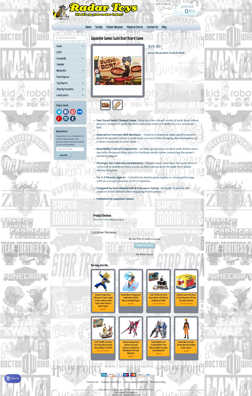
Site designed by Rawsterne (126, 392)
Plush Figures (63, 76)
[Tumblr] (73, 119)
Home (88, 27)
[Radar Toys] (95, 19)
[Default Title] (118, 71)
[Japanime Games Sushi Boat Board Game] (105, 105)
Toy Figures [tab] (62, 83)
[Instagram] (66, 118)
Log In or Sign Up (163, 4)
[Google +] (59, 118)
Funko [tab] (59, 46)
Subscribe (63, 155)
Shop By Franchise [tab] (65, 89)
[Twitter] (59, 112)
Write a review (117, 220)
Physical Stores (135, 27)
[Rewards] (12, 378)
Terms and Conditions (136, 382)
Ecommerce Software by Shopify (126, 395)
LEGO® (59, 52)
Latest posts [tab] (62, 95)
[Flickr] (80, 112)
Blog (164, 27)
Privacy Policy (158, 382)
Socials (98, 27)
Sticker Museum (114, 27)
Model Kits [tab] (61, 70)
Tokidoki (60, 64)
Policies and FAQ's (111, 382)
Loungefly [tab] (61, 58)
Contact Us (152, 27)
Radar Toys (118, 390)
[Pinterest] (73, 112)
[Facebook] (66, 112)
